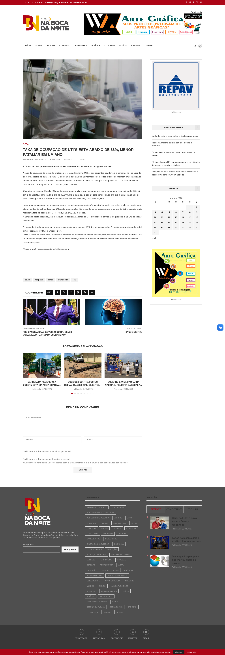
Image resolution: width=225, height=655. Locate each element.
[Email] (201, 2)
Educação (112, 549)
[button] (25, 2)
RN (74, 279)
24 (155, 227)
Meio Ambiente (93, 581)
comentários (174, 509)
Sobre (38, 45)
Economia (119, 544)
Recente (156, 509)
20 (176, 222)
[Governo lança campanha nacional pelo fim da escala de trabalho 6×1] (123, 365)
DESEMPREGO (111, 539)
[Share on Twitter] (64, 292)
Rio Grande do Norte (97, 602)
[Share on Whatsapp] (71, 292)
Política (96, 45)
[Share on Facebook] (57, 292)
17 (155, 222)
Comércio (131, 528)
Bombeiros (92, 523)
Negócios (91, 591)
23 (197, 222)
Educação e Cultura (96, 555)
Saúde (115, 602)
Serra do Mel (116, 607)
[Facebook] (193, 2)
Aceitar (178, 652)
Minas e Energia (112, 581)
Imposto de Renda (110, 570)
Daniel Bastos (93, 539)
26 (169, 227)
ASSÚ (129, 518)
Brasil (105, 523)
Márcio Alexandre (119, 586)
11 (162, 217)
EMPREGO (91, 560)
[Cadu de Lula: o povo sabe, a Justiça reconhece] (159, 522)
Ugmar (119, 612)
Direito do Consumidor (98, 544)
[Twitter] (197, 2)
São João (132, 607)
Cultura (122, 534)
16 (197, 217)
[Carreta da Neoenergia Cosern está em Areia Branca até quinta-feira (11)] (42, 365)
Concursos (92, 534)
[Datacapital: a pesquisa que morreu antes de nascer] (159, 561)
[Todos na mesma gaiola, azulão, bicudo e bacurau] (159, 542)
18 (162, 222)
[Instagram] (190, 2)
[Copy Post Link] (85, 292)
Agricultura (118, 507)
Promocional (106, 596)
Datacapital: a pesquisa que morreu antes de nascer (185, 560)
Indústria (128, 570)
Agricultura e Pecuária (98, 518)
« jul (154, 238)
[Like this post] (50, 292)
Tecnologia (92, 612)
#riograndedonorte (97, 507)
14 (183, 217)
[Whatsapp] (186, 2)
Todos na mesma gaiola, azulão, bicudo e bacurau (186, 540)
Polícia (123, 45)
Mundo (102, 586)
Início (28, 45)
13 (176, 217)
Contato (149, 45)
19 (169, 222)
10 (155, 217)
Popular (193, 509)
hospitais (39, 279)
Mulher (90, 586)
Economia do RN (94, 549)
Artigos (51, 45)
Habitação (91, 570)
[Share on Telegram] (78, 292)
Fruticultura (106, 565)
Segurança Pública (96, 607)
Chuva (134, 523)
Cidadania (91, 528)
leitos (50, 279)
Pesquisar (28, 544)
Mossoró (129, 581)
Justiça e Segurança (117, 575)
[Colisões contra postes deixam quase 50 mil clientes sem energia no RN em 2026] (83, 365)
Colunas (64, 45)
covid (27, 279)
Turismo (107, 612)
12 (169, 217)
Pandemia (63, 279)
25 (162, 227)
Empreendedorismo (120, 555)
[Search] (194, 45)
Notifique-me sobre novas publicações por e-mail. (47, 459)
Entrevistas (106, 560)
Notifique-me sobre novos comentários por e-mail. (47, 451)
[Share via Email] (92, 292)
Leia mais (191, 652)
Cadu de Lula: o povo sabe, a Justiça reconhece (175, 136)
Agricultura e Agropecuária (100, 513)
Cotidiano (110, 45)
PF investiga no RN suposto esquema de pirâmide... (57, 3)
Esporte (135, 45)
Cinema (104, 528)
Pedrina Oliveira (109, 591)
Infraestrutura (94, 575)
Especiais (80, 45)
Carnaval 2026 (119, 523)
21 (183, 222)
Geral (121, 565)
